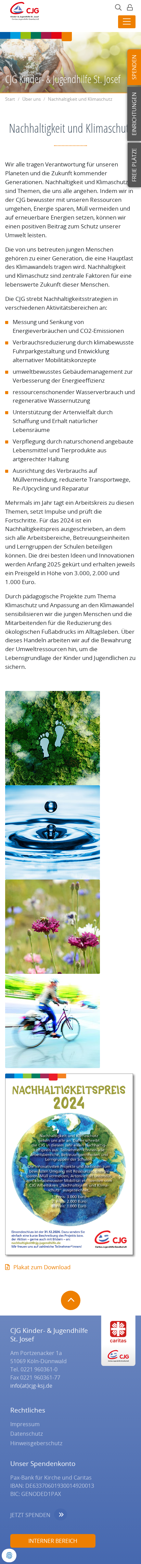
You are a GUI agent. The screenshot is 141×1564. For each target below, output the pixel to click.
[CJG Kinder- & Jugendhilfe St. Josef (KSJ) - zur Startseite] (22, 13)
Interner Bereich (52, 1541)
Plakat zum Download (41, 1267)
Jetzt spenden (30, 1515)
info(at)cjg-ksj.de (31, 1385)
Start (10, 99)
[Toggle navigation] (127, 21)
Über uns (31, 99)
